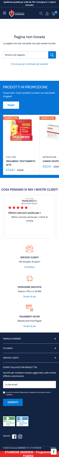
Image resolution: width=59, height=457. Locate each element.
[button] (29, 454)
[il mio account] (47, 14)
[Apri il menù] (4, 13)
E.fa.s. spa (11, 157)
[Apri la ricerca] (41, 14)
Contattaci (29, 267)
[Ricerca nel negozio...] (52, 55)
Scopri (11, 105)
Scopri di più (29, 296)
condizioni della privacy (20, 392)
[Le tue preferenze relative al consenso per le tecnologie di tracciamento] (54, 452)
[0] (53, 13)
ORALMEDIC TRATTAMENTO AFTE (20, 163)
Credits (53, 448)
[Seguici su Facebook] (14, 437)
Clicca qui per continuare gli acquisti (29, 64)
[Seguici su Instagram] (20, 437)
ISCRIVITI (13, 402)
